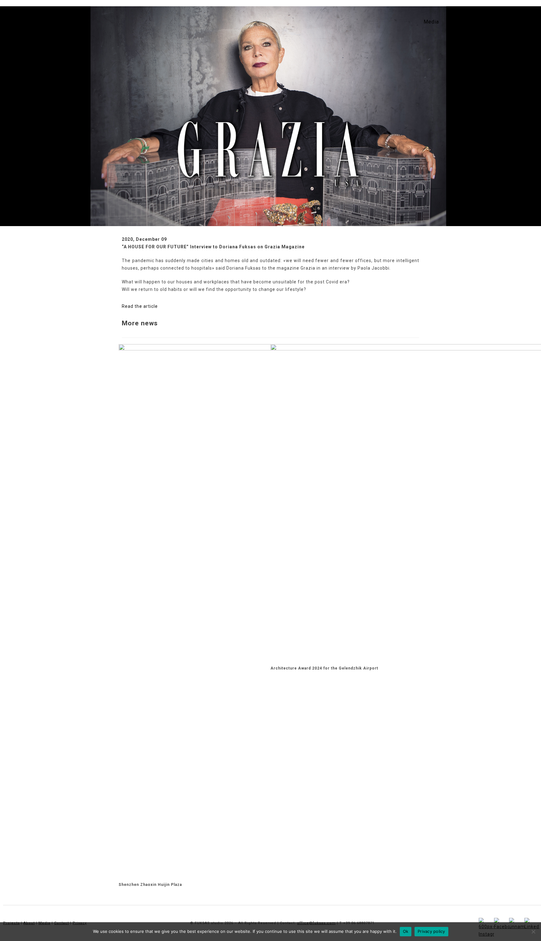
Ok (406, 931)
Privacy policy (431, 931)
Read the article (140, 306)
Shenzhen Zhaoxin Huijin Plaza (150, 884)
